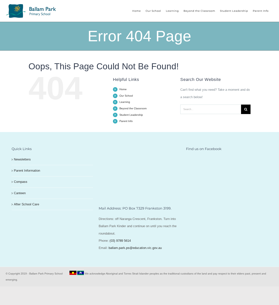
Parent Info (126, 121)
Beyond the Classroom (133, 108)
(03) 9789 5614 (120, 240)
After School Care (26, 204)
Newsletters (22, 159)
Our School (126, 95)
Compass (20, 182)
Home (123, 89)
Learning (124, 101)
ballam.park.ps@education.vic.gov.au (135, 248)
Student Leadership (131, 114)
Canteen (20, 193)
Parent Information (27, 170)
